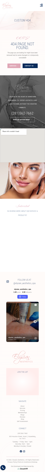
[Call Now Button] (3, 467)
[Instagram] (24, 451)
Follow (24, 297)
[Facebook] (21, 451)
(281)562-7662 (22, 113)
